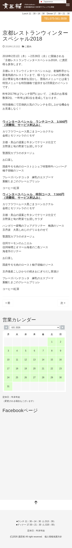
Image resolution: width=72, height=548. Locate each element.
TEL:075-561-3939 (55, 18)
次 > (62, 303)
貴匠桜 (21, 536)
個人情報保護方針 (53, 536)
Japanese (48, 1)
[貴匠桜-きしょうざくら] (12, 6)
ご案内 (28, 46)
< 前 (7, 303)
